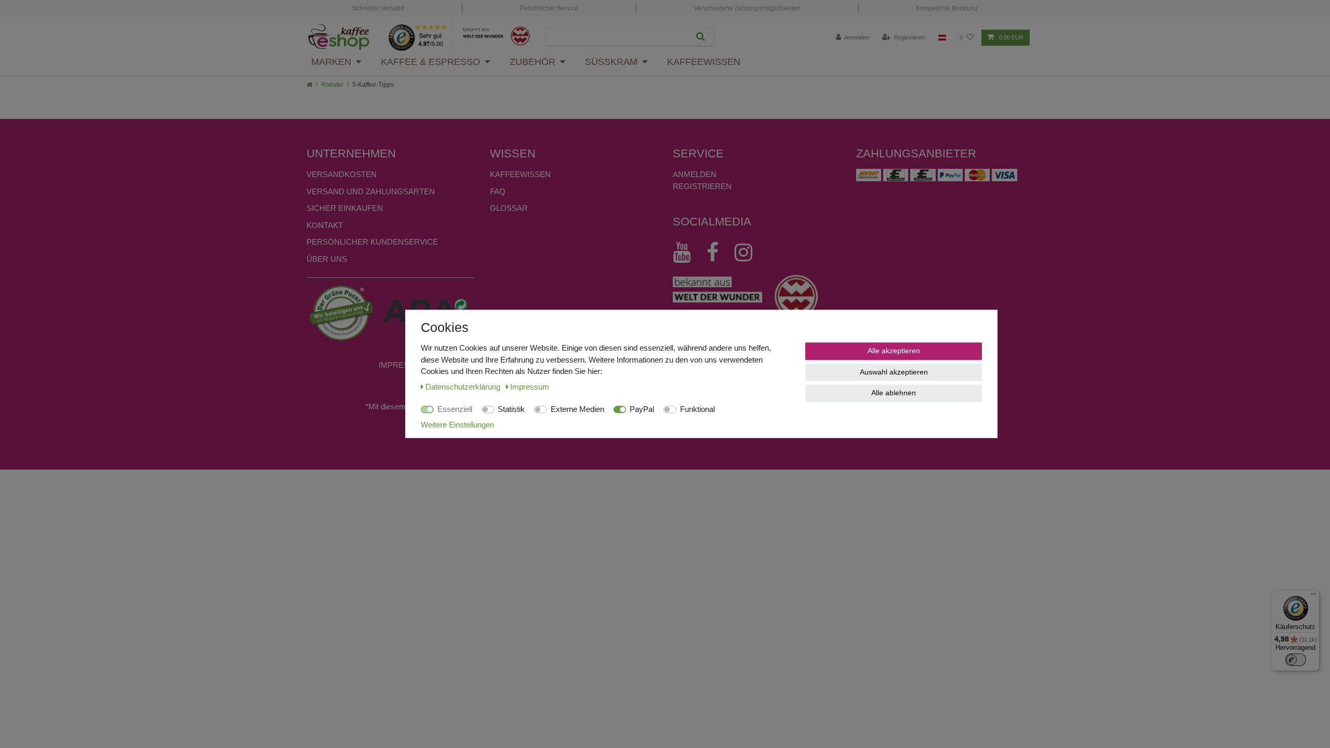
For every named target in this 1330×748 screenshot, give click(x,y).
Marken (331, 62)
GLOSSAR (509, 208)
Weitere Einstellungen (457, 424)
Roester (332, 84)
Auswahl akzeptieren (894, 372)
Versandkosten (342, 174)
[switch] (1295, 659)
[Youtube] (687, 252)
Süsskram (611, 62)
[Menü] (1313, 596)
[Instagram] (749, 252)
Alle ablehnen (893, 393)
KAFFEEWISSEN (520, 174)
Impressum (403, 364)
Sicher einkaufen (345, 208)
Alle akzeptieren (894, 350)
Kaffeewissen (703, 62)
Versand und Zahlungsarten (371, 191)
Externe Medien (577, 409)
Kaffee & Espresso (430, 62)
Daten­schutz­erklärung (463, 386)
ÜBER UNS (327, 259)
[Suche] (700, 37)
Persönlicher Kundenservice (372, 241)
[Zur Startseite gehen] (309, 84)
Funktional (697, 409)
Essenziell (454, 409)
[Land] (942, 38)
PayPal (642, 409)
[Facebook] (718, 252)
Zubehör (532, 62)
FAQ (498, 191)
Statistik (511, 409)
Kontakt (325, 225)
